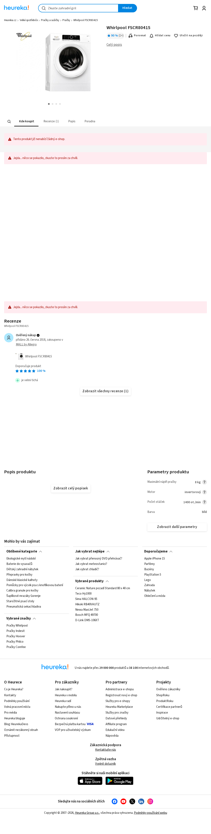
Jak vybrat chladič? (87, 569)
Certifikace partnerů (169, 707)
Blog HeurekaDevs (16, 724)
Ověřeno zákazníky (168, 689)
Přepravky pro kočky (19, 575)
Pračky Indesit (15, 631)
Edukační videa (115, 730)
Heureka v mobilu (66, 695)
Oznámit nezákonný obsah (21, 730)
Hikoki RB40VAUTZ (87, 604)
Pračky (66, 20)
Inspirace (162, 712)
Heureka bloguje (14, 718)
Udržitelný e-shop (167, 718)
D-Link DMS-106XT (87, 620)
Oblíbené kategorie (21, 551)
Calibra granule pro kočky (22, 591)
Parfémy (149, 564)
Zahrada (149, 585)
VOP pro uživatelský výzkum (73, 730)
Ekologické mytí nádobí (21, 559)
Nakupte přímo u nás (68, 707)
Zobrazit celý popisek (70, 488)
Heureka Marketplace (119, 707)
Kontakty (10, 695)
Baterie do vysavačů (19, 564)
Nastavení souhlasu (67, 712)
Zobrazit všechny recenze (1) (105, 391)
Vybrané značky (18, 618)
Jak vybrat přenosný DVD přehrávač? (98, 559)
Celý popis (114, 44)
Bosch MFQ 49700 (86, 615)
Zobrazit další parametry (177, 526)
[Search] (9, 121)
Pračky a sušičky (50, 20)
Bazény (149, 569)
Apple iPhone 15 (154, 559)
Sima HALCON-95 (86, 599)
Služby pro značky (117, 712)
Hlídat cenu (162, 35)
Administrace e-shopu (120, 689)
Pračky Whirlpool (17, 626)
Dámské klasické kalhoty (22, 580)
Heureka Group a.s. (87, 813)
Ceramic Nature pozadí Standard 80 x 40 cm (102, 588)
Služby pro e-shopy (118, 701)
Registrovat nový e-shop (121, 695)
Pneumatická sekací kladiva (23, 607)
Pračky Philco (14, 642)
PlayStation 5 (152, 575)
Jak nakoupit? (63, 689)
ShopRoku (162, 695)
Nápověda (112, 736)
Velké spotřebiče (29, 20)
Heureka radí (63, 701)
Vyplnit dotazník (105, 764)
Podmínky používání (16, 701)
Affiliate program (116, 724)
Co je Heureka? (13, 689)
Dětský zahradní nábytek (22, 569)
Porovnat (140, 35)
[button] (26, 121)
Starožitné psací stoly (20, 601)
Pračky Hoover (15, 636)
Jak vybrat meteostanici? (91, 564)
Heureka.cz (10, 20)
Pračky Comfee (16, 647)
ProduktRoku (164, 701)
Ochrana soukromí (66, 718)
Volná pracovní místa (17, 707)
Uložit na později (191, 35)
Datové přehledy (116, 718)
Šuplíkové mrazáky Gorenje (23, 596)
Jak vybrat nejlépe (89, 551)
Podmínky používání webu (150, 813)
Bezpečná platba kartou (70, 724)
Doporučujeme (156, 551)
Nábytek (149, 591)
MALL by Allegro (26, 344)
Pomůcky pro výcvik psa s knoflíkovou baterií (34, 585)
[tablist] (85, 122)
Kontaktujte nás (105, 750)
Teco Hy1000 (83, 594)
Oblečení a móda (154, 596)
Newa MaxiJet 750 (86, 610)
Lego (147, 580)
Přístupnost (12, 736)
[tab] (26, 122)
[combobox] (78, 8)
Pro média (10, 712)
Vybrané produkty (89, 581)
